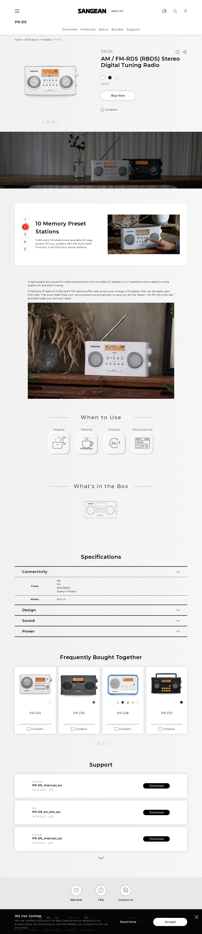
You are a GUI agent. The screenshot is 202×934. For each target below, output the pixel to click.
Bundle (117, 29)
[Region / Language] (164, 11)
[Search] (175, 11)
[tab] (101, 572)
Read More (128, 922)
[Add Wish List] (177, 52)
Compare (111, 109)
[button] (43, 122)
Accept (170, 922)
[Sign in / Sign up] (185, 11)
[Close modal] (196, 917)
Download (156, 785)
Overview (69, 29)
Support (133, 29)
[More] (101, 858)
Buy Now (118, 95)
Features (88, 29)
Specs (104, 29)
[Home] (101, 11)
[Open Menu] (17, 11)
